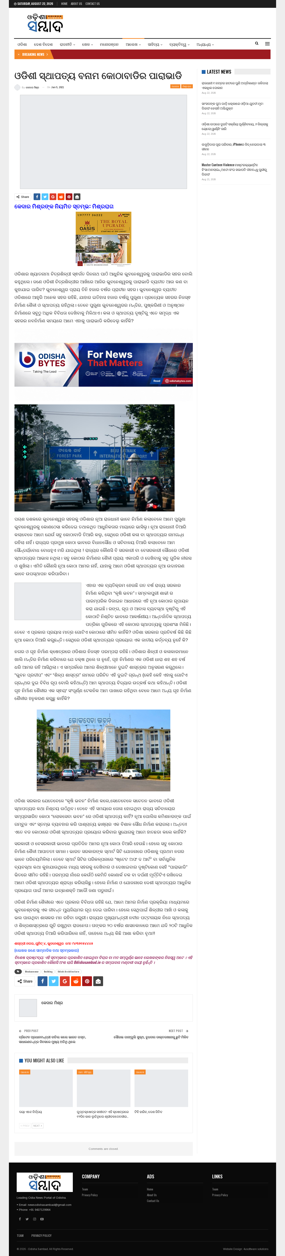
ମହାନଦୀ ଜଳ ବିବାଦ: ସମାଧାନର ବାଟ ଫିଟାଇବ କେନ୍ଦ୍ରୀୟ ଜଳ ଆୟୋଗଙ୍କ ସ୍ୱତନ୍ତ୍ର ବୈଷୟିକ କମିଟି (120, 54)
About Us (76, 3)
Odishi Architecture (68, 971)
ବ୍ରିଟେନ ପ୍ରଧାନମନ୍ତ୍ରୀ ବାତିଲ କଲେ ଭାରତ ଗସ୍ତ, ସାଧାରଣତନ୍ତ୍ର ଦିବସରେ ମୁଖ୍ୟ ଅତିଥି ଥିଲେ (52, 1039)
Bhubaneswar (32, 971)
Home (64, 3)
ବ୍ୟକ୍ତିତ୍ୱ (177, 44)
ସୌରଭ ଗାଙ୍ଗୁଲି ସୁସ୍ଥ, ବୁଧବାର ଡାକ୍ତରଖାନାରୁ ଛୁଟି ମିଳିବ (151, 1036)
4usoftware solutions (255, 1249)
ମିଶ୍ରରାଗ (187, 86)
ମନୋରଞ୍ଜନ (109, 44)
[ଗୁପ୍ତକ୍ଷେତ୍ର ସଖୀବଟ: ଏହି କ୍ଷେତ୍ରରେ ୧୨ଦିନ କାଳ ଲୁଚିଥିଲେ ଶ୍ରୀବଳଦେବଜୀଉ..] (103, 1088)
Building (48, 971)
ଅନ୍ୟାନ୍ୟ (204, 44)
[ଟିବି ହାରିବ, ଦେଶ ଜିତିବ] (161, 1088)
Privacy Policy (90, 1195)
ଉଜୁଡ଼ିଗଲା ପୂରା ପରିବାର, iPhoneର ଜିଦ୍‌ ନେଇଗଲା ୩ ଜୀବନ (234, 146)
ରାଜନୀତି (66, 44)
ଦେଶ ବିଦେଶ (43, 44)
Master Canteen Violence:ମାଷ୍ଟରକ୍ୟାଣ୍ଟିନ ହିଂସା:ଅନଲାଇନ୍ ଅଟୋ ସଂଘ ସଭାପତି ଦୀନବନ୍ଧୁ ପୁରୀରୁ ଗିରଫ (234, 169)
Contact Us (93, 3)
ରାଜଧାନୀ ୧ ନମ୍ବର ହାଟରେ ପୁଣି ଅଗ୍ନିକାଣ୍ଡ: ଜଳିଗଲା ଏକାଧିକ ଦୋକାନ (235, 85)
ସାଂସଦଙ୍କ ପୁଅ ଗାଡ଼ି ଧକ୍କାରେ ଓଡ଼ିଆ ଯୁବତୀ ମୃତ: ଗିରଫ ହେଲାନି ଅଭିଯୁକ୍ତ (233, 105)
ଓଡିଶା (22, 44)
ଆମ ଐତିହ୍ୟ (85, 1072)
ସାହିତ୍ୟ (153, 44)
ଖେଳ (86, 44)
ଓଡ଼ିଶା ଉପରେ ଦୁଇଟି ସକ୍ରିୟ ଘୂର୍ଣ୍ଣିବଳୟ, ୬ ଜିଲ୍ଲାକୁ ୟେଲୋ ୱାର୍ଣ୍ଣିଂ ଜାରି (235, 126)
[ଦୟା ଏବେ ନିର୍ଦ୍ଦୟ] (46, 1088)
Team (85, 1189)
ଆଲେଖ (132, 44)
